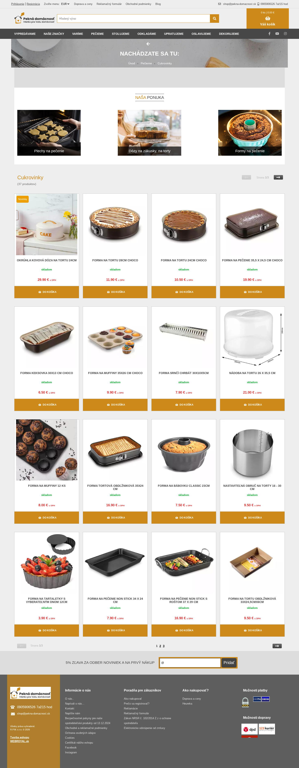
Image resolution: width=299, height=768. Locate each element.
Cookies (70, 737)
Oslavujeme (201, 33)
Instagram (71, 752)
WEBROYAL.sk (19, 741)
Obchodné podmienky (138, 3)
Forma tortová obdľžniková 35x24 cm (115, 487)
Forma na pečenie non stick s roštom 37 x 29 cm (183, 600)
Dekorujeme (229, 33)
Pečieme (97, 33)
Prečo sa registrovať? (136, 703)
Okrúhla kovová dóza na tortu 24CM (47, 260)
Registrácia (33, 3)
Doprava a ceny (83, 3)
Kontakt (69, 708)
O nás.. (69, 698)
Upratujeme (173, 33)
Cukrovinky (165, 63)
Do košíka (50, 292)
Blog (158, 3)
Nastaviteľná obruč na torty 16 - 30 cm (252, 487)
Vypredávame (25, 33)
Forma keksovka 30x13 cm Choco (46, 373)
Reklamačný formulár (109, 3)
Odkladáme (146, 33)
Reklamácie (131, 708)
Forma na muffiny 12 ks (46, 485)
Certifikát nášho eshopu (79, 742)
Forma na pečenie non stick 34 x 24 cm (115, 600)
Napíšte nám (72, 713)
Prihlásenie (17, 3)
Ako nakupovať (133, 698)
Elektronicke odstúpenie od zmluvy (144, 728)
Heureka (187, 703)
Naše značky (54, 33)
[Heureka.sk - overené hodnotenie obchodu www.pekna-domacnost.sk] (235, 26)
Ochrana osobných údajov (80, 732)
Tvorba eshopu (19, 737)
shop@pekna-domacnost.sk (239, 3)
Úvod (131, 63)
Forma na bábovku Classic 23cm (184, 485)
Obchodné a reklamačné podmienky (86, 728)
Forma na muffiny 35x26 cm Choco (115, 373)
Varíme (77, 33)
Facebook (71, 747)
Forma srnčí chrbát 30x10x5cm (184, 373)
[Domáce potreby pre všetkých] (34, 18)
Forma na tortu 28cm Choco (115, 260)
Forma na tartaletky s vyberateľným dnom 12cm (46, 600)
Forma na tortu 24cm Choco (184, 260)
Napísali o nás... (74, 703)
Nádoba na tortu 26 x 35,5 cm (252, 373)
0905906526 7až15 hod (274, 3)
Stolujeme (120, 33)
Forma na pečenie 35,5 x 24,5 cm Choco (252, 260)
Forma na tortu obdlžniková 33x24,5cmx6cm (252, 600)
